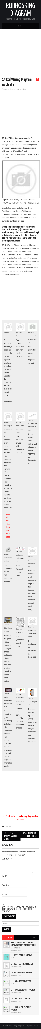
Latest (20, 938)
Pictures (8, 827)
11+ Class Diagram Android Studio (10, 836)
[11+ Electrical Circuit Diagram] (6, 965)
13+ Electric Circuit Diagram (21, 955)
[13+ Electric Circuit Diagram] (6, 957)
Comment (7, 859)
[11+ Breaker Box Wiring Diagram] (6, 991)
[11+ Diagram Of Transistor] (6, 983)
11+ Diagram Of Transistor (21, 981)
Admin (24, 89)
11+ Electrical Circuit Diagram (22, 964)
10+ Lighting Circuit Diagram (21, 973)
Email (5, 885)
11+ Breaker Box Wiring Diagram (23, 990)
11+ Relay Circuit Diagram (20, 999)
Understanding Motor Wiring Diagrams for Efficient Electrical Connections (23, 945)
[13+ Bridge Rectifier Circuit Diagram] (6, 1009)
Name (5, 876)
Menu (20, 26)
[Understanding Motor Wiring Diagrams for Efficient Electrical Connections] (6, 944)
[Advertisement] (20, 53)
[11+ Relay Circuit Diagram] (6, 1000)
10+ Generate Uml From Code (30, 834)
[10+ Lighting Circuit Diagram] (6, 974)
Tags (33, 938)
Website (6, 895)
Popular (8, 938)
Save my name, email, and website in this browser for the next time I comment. (19, 909)
